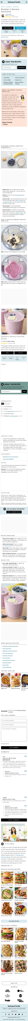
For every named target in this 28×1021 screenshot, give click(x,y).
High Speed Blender (8, 459)
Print (7, 353)
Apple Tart (4, 688)
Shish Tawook (18, 885)
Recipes (3, 6)
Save (24, 391)
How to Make (7, 80)
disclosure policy (4, 36)
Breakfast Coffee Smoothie (10, 651)
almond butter (14, 416)
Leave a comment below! (14, 512)
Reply (25, 756)
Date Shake (6, 665)
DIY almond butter (18, 213)
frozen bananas (18, 195)
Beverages (9, 6)
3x (8, 403)
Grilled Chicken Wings (6, 915)
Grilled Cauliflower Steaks (19, 942)
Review (20, 353)
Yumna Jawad (8, 14)
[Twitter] (15, 1014)
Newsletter (14, 1011)
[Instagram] (9, 1014)
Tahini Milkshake (7, 667)
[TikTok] (22, 1014)
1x (2, 403)
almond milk (11, 411)
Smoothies (16, 6)
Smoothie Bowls (7, 662)
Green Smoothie (7, 648)
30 (22, 31)
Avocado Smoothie (8, 655)
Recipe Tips (18, 80)
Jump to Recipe (8, 28)
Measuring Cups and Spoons (10, 456)
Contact (5, 1008)
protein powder (8, 545)
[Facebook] (5, 1014)
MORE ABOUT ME (5, 865)
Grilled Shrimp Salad (6, 957)
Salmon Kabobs (18, 973)
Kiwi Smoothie (6, 658)
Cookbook (10, 1008)
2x (5, 403)
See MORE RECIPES (14, 921)
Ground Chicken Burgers (7, 885)
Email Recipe (20, 28)
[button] (6, 17)
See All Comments (14, 820)
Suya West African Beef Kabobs (7, 974)
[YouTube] (19, 1014)
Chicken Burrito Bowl (20, 915)
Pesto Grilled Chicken (20, 957)
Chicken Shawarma (19, 900)
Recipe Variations (19, 77)
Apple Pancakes (15, 688)
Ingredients (7, 77)
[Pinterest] (12, 1014)
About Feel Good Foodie (19, 1008)
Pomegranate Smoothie (9, 660)
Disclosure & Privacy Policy (14, 1017)
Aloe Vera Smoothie (8, 653)
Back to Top (14, 983)
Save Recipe (21, 67)
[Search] (26, 2)
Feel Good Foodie (14, 2)
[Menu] (1, 2)
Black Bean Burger (5, 941)
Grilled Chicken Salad (6, 900)
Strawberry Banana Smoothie (10, 646)
